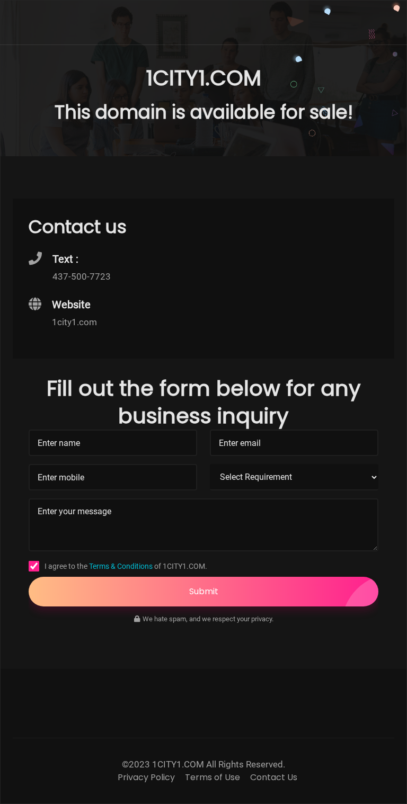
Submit (203, 591)
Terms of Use (212, 777)
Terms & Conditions (121, 566)
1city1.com (74, 322)
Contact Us (273, 777)
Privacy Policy (146, 777)
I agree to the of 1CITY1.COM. (126, 566)
